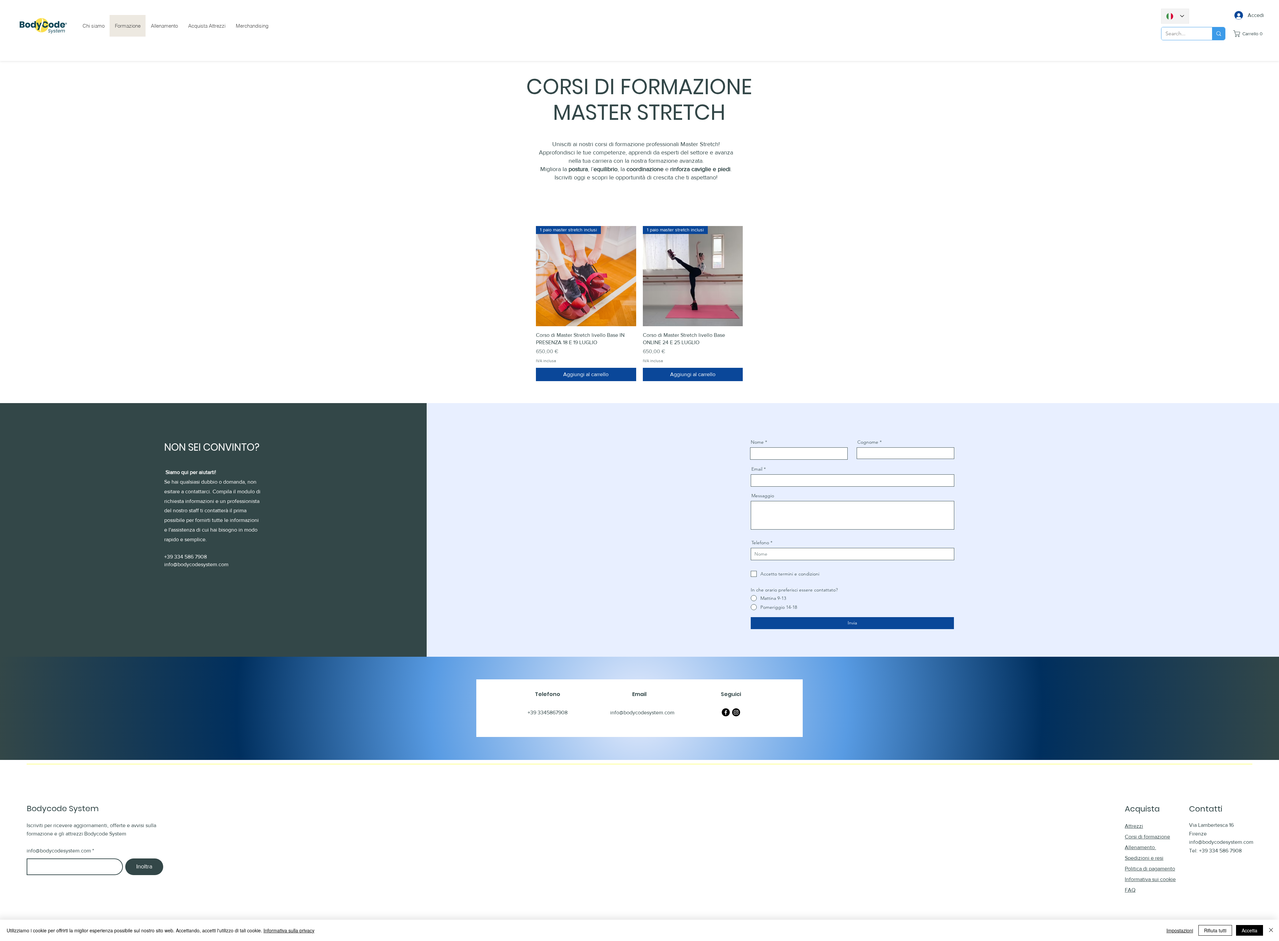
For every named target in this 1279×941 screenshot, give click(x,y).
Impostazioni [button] (1179, 930)
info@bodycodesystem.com (196, 564)
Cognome (867, 442)
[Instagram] (736, 712)
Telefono (760, 542)
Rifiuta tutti (1215, 930)
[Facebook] (726, 712)
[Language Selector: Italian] (1175, 16)
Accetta (1249, 930)
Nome (757, 442)
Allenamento (1140, 847)
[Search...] (1218, 33)
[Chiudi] (1271, 930)
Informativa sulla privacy (288, 930)
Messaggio (762, 495)
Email (756, 469)
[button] (1249, 33)
